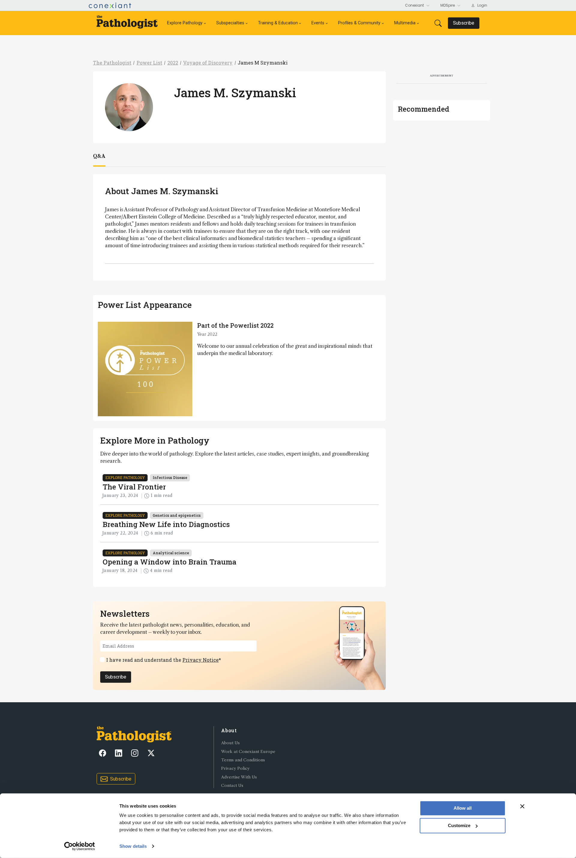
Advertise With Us (239, 777)
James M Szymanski (263, 62)
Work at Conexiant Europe (248, 751)
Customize (459, 825)
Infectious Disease (170, 477)
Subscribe (115, 677)
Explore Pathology (184, 23)
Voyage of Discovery (207, 62)
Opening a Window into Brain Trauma (169, 562)
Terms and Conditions (243, 760)
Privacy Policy (235, 768)
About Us (230, 742)
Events (317, 23)
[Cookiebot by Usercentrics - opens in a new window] (79, 846)
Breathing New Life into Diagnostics (166, 524)
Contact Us (232, 785)
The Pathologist (112, 62)
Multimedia (405, 23)
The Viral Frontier (134, 487)
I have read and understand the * (163, 660)
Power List (149, 62)
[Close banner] (522, 806)
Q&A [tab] (99, 156)
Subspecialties (230, 23)
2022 (172, 62)
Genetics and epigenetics (177, 515)
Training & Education (278, 23)
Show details (133, 846)
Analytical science (171, 552)
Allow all (463, 808)
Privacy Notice (200, 660)
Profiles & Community (359, 23)
